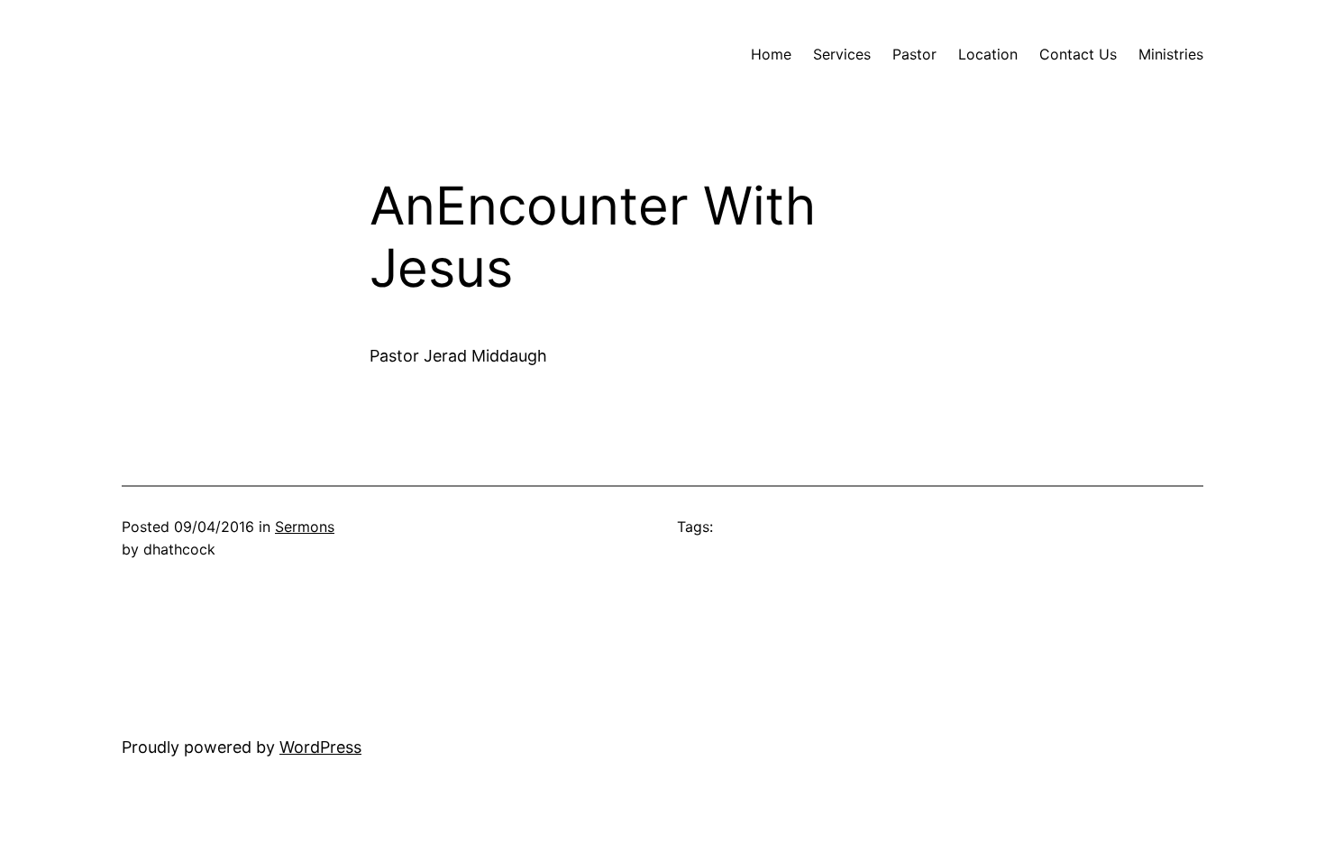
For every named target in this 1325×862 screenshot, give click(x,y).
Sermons (304, 527)
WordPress (320, 747)
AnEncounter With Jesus (593, 237)
